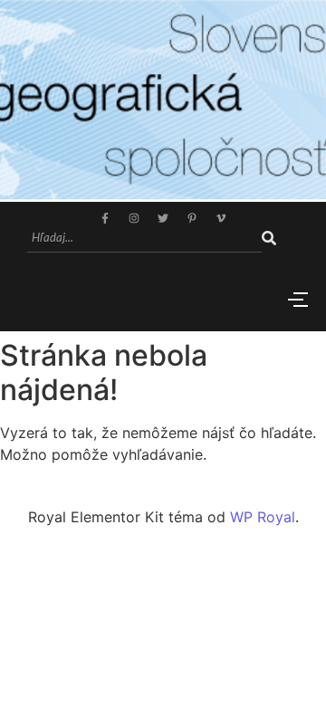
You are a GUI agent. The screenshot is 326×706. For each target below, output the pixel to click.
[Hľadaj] (269, 238)
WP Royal (262, 517)
